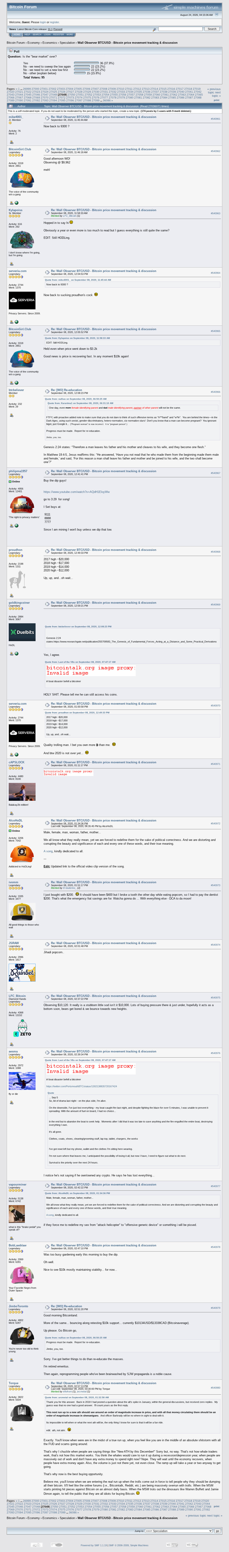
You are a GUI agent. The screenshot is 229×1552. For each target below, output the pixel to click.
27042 (197, 91)
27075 (87, 97)
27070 (45, 97)
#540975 (215, 997)
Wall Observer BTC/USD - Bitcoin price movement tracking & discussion (128, 42)
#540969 (215, 604)
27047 (45, 94)
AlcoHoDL (16, 820)
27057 (131, 94)
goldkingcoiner (19, 602)
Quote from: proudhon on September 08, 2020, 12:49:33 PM (77, 712)
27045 (28, 94)
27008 (103, 88)
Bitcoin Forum (16, 42)
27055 (114, 94)
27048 (53, 94)
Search (37, 34)
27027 (70, 91)
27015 (163, 88)
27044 (19, 94)
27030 (96, 91)
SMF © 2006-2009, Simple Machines (128, 1545)
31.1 (50, 29)
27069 (36, 97)
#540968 (215, 551)
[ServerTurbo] (16, 321)
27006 (86, 88)
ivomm (13, 882)
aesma (13, 1051)
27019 (197, 88)
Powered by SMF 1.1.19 (94, 1545)
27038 (164, 91)
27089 (11, 100)
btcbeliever (16, 390)
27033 (121, 91)
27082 (147, 97)
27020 (11, 91)
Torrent (58, 29)
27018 (188, 88)
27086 (180, 97)
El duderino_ (69, 888)
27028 (79, 91)
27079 (121, 97)
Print (216, 100)
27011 (129, 88)
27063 (182, 94)
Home (17, 34)
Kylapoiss (15, 210)
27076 (96, 97)
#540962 (215, 151)
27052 (88, 94)
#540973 (215, 885)
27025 (53, 91)
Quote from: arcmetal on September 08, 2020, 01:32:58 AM (77, 1397)
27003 (61, 88)
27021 (19, 91)
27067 (19, 97)
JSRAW (14, 943)
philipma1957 (18, 471)
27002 (52, 88)
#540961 (215, 118)
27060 (156, 94)
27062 (173, 94)
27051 (80, 94)
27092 (36, 100)
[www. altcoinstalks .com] (16, 525)
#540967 (215, 473)
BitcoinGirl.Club (20, 149)
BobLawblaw (17, 1245)
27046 (36, 94)
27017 (180, 88)
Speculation (67, 42)
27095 (62, 100)
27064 (190, 94)
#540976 (215, 1053)
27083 (155, 97)
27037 (155, 91)
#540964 (215, 273)
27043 (11, 94)
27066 (11, 97)
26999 (27, 88)
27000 (35, 88)
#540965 (215, 331)
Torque (13, 1383)
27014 (154, 88)
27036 (147, 91)
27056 (122, 94)
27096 (70, 100)
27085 (172, 97)
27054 (105, 94)
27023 (36, 91)
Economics (49, 42)
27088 (197, 97)
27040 (180, 91)
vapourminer (17, 1184)
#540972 (215, 823)
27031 (104, 91)
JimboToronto (18, 1306)
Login (47, 34)
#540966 (215, 392)
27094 (53, 100)
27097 (79, 100)
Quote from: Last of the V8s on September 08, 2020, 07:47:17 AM (80, 662)
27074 (79, 97)
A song (48, 851)
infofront (67, 1391)
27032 (113, 91)
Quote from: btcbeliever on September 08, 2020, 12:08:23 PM (78, 626)
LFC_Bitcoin (69, 215)
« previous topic (214, 90)
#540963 (215, 213)
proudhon (15, 550)
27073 (70, 97)
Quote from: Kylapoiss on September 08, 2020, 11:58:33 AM (77, 338)
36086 (107, 100)
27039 (172, 91)
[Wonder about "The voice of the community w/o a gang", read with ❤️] (16, 202)
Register (58, 34)
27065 (199, 94)
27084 (164, 97)
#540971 (215, 764)
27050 (71, 94)
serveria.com (18, 271)
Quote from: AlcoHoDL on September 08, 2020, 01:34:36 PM (77, 1193)
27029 (87, 91)
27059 (148, 94)
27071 (53, 97)
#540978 (215, 1247)
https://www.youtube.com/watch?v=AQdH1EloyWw (77, 492)
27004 (69, 88)
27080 (130, 97)
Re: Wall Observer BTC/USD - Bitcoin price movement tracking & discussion (103, 117)
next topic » (216, 94)
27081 (138, 97)
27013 (146, 88)
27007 (95, 88)
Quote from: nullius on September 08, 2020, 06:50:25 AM (75, 399)
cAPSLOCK (16, 762)
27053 (97, 94)
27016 (171, 88)
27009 (112, 88)
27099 (96, 100)
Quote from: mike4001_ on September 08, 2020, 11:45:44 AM (78, 280)
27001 (44, 88)
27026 (62, 91)
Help (27, 34)
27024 (45, 91)
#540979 (215, 1308)
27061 (165, 94)
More (70, 34)
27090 (19, 100)
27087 (189, 97)
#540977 (215, 1186)
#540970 (215, 705)
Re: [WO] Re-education (66, 390)
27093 (45, 100)
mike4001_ (16, 117)
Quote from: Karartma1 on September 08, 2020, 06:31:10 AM (80, 403)
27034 (130, 91)
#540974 (215, 944)
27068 (28, 97)
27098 (87, 100)
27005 (78, 88)
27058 (139, 94)
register (54, 22)
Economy (34, 42)
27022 (28, 91)
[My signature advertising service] (16, 653)
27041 (189, 91)
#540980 (215, 1387)
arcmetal (81, 1391)
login (43, 22)
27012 (137, 88)
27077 (104, 97)
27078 (113, 97)
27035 (138, 91)
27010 (120, 88)
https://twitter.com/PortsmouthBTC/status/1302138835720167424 (81, 1086)
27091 (28, 100)
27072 (62, 97)
